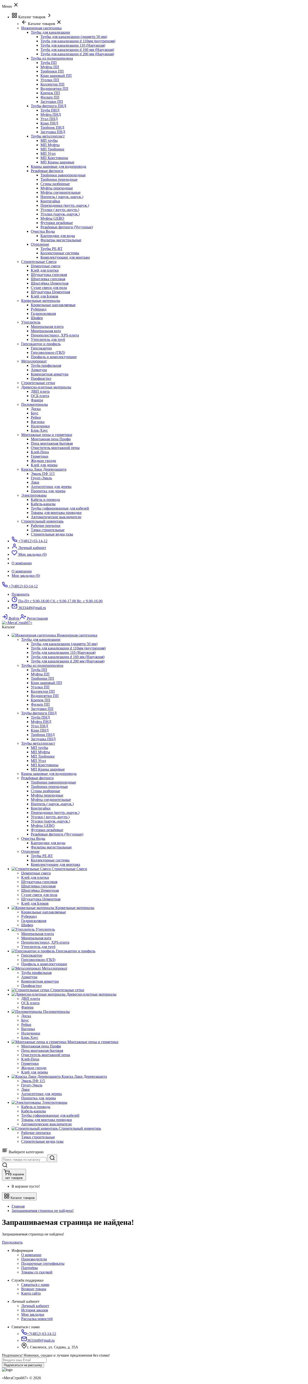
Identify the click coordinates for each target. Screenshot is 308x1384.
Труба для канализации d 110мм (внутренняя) (77, 41)
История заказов (34, 1310)
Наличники (40, 426)
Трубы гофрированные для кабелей (60, 508)
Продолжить (12, 1242)
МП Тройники (52, 149)
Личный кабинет (35, 1306)
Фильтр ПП (49, 97)
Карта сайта (31, 1293)
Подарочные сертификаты (42, 1263)
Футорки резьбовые (56, 223)
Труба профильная (46, 365)
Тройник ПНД (52, 127)
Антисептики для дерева (51, 487)
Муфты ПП (49, 67)
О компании (22, 571)
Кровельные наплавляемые (53, 305)
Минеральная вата (46, 331)
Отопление (40, 244)
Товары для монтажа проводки (56, 513)
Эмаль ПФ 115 (43, 474)
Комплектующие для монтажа (65, 257)
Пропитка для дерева (48, 491)
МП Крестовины (54, 158)
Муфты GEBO (52, 218)
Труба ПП (48, 63)
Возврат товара (33, 1289)
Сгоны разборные (55, 184)
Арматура (39, 370)
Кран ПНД (49, 123)
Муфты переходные (56, 188)
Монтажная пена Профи (51, 439)
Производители (34, 1259)
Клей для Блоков (44, 296)
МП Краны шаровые (57, 162)
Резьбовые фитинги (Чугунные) (66, 227)
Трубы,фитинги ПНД (48, 106)
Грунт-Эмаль (41, 478)
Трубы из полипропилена (52, 58)
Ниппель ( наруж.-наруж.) (61, 197)
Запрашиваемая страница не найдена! (43, 1211)
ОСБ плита (40, 396)
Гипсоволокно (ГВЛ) (48, 352)
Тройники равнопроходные (63, 175)
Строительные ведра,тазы (52, 534)
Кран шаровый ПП (56, 76)
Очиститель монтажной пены (55, 448)
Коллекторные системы (59, 253)
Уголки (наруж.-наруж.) (60, 214)
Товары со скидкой (36, 1272)
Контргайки (50, 201)
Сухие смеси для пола (49, 288)
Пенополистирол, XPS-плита (55, 335)
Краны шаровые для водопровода (58, 166)
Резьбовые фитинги (47, 171)
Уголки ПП (49, 80)
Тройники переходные (58, 179)
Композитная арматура (49, 374)
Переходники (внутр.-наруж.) (64, 205)
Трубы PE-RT (51, 249)
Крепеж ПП (50, 93)
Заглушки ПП (51, 102)
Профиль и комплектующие (54, 357)
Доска (36, 409)
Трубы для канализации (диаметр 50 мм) (73, 37)
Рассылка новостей (37, 1319)
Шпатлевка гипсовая (48, 279)
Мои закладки (32, 1314)
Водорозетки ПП (54, 89)
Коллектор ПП (52, 84)
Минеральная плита (47, 326)
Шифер (37, 318)
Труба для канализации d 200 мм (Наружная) (77, 54)
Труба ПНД (49, 110)
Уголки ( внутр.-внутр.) (59, 210)
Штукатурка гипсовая (49, 275)
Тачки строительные (47, 530)
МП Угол (48, 153)
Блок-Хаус (39, 430)
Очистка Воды (43, 231)
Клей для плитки (45, 270)
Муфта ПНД (50, 114)
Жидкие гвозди (43, 461)
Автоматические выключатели (56, 517)
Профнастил (41, 378)
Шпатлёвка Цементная (49, 283)
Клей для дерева (44, 465)
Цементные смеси (45, 266)
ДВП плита (40, 391)
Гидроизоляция (43, 314)
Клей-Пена (40, 452)
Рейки (36, 417)
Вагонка (38, 422)
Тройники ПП (52, 71)
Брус (34, 413)
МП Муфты (50, 145)
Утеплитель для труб (48, 339)
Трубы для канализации (50, 32)
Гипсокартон (41, 348)
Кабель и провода (45, 500)
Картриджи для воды (57, 236)
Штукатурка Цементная (50, 292)
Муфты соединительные (60, 192)
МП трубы (49, 140)
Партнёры (29, 1268)
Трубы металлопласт (48, 136)
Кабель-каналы (43, 504)
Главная (18, 1206)
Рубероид (38, 309)
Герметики (39, 456)
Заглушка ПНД (52, 132)
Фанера (37, 400)
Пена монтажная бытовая (52, 443)
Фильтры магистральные (60, 240)
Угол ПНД (49, 119)
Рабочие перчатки (45, 526)
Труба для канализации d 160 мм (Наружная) (77, 50)
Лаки (35, 482)
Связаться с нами (35, 1285)
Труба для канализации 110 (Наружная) (72, 45)
